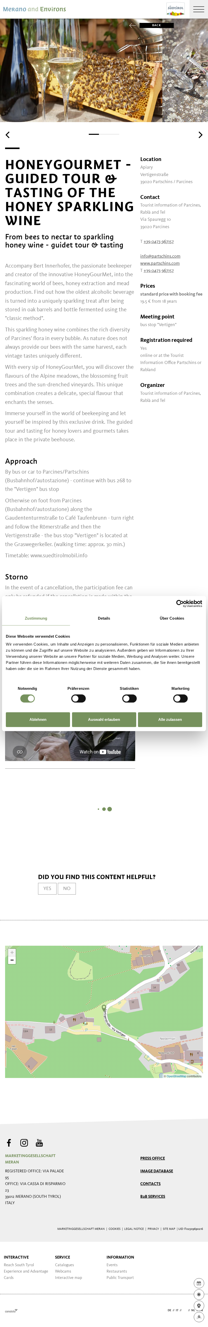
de (169, 1310)
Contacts (150, 1184)
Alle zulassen (170, 719)
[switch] (78, 698)
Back (156, 25)
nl (193, 1310)
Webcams (63, 1272)
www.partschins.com (160, 263)
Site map (169, 1229)
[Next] (199, 134)
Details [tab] (104, 618)
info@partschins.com (160, 256)
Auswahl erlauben (104, 719)
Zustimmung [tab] (36, 618)
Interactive (16, 1258)
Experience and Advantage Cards (26, 1275)
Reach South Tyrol (19, 1265)
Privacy (153, 1229)
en (185, 1310)
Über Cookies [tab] (172, 618)
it (177, 1310)
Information (120, 1258)
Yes (47, 888)
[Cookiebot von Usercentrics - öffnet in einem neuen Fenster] (180, 603)
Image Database (156, 1171)
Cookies (114, 1229)
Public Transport (120, 1278)
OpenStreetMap (177, 1076)
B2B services (152, 1197)
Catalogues (64, 1265)
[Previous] (8, 134)
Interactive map (68, 1278)
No (67, 888)
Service (62, 1258)
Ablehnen (37, 719)
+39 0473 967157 (159, 241)
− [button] (12, 960)
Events (112, 1265)
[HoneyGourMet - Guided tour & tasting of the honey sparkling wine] (104, 1008)
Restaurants (117, 1272)
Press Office (152, 1159)
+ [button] (12, 952)
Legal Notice (134, 1229)
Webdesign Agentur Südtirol (11, 1310)
